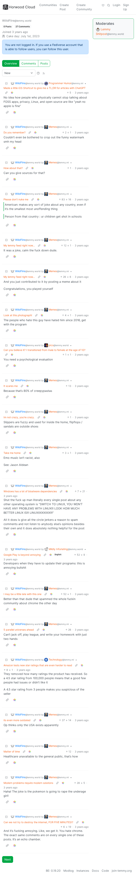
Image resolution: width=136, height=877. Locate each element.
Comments (28, 63)
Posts (44, 63)
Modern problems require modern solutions (28, 782)
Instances (82, 870)
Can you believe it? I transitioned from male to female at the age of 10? (44, 349)
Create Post (64, 7)
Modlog (68, 870)
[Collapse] (6, 83)
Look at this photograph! (18, 315)
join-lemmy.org (122, 870)
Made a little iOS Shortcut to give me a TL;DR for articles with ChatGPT (45, 87)
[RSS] (43, 73)
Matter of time (12, 751)
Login (116, 5)
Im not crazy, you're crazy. (19, 417)
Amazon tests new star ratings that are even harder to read (38, 665)
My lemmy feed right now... (19, 245)
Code (105, 870)
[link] (12, 92)
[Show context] (6, 92)
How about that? (13, 168)
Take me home (12, 452)
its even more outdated (17, 720)
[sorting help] (38, 73)
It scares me (11, 385)
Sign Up (126, 7)
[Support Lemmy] (103, 5)
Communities (48, 5)
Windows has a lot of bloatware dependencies (30, 491)
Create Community (84, 7)
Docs (95, 870)
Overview (10, 63)
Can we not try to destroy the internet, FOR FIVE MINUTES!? (38, 822)
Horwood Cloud (22, 7)
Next (7, 859)
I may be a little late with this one (22, 594)
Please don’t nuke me (16, 199)
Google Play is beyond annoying (22, 554)
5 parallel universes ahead (19, 629)
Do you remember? (15, 132)
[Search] (108, 5)
